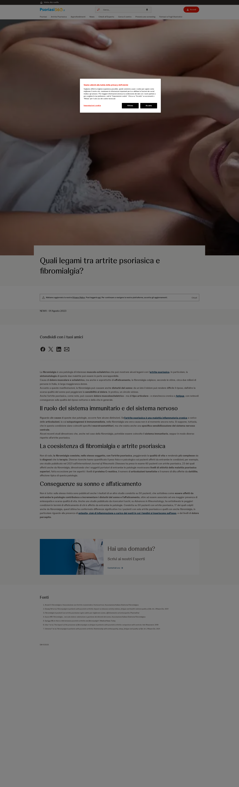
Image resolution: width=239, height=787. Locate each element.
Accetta (149, 106)
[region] (120, 96)
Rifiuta (130, 106)
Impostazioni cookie (92, 105)
